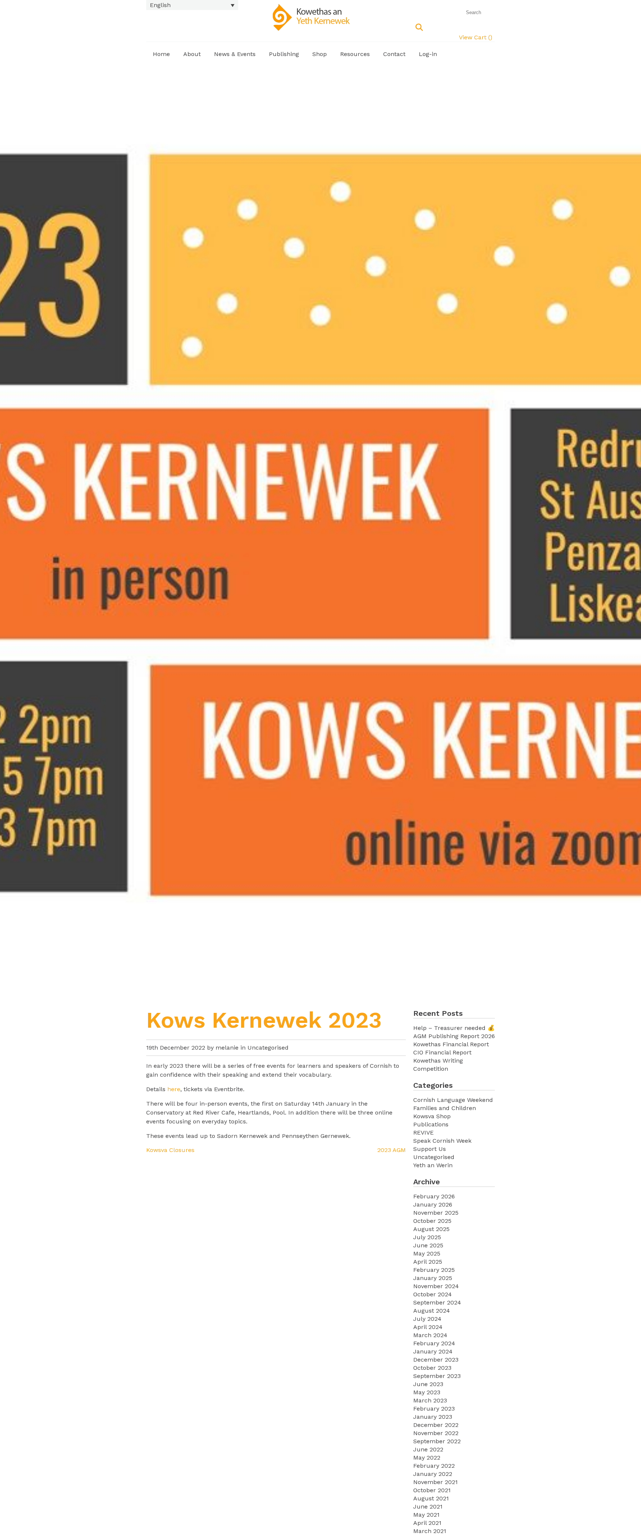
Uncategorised (268, 1047)
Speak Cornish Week (442, 1140)
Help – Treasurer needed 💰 (454, 1027)
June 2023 (428, 1384)
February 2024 (434, 1343)
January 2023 (432, 1416)
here (173, 1089)
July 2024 (427, 1318)
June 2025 (428, 1245)
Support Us (429, 1148)
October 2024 (432, 1294)
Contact (394, 54)
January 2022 (432, 1473)
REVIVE (423, 1132)
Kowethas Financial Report (451, 1044)
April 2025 (427, 1261)
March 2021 (429, 1531)
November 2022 (435, 1433)
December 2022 (435, 1424)
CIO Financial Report (442, 1052)
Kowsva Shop (432, 1116)
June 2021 (428, 1506)
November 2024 (436, 1286)
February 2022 (434, 1465)
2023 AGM (391, 1149)
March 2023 (430, 1400)
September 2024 (437, 1302)
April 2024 (428, 1326)
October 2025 (432, 1220)
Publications (430, 1124)
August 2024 (431, 1310)
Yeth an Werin (433, 1165)
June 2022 (428, 1449)
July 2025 (427, 1237)
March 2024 (430, 1335)
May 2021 (426, 1514)
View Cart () (475, 37)
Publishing (284, 54)
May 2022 (426, 1457)
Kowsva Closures (170, 1149)
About (192, 54)
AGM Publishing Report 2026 (454, 1036)
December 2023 (435, 1359)
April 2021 (427, 1522)
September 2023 (437, 1375)
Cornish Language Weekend (453, 1099)
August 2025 (431, 1229)
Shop (319, 54)
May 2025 (426, 1253)
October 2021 (432, 1490)
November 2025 (435, 1212)
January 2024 (433, 1351)
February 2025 (434, 1269)
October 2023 (432, 1367)
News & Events (235, 54)
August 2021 (431, 1498)
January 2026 (432, 1204)
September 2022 (437, 1441)
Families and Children (444, 1108)
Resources (355, 54)
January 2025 (432, 1277)
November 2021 (435, 1482)
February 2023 (434, 1408)
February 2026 (434, 1196)
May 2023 (426, 1392)
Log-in (428, 54)
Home (161, 54)
